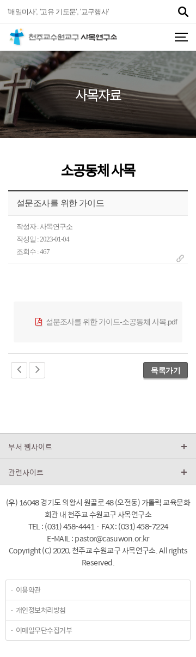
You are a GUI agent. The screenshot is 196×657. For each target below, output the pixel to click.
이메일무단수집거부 (44, 630)
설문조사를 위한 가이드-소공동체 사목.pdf (110, 321)
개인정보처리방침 (41, 610)
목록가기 (165, 370)
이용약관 (28, 589)
